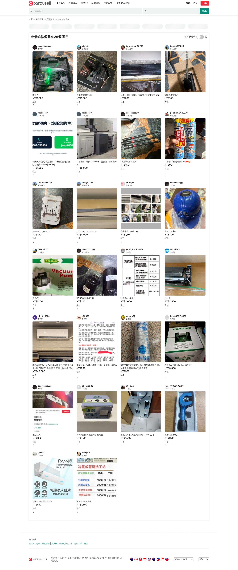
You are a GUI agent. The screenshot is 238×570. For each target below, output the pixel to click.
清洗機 (54, 543)
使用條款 (111, 558)
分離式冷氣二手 (65, 543)
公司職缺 (84, 558)
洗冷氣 (31, 543)
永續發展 (76, 558)
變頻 (86, 543)
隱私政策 (120, 558)
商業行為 (54, 561)
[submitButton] (204, 11)
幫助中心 (54, 558)
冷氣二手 (78, 543)
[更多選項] (34, 105)
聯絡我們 (63, 558)
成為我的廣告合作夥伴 (98, 558)
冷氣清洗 (46, 543)
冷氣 (38, 543)
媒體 (69, 558)
